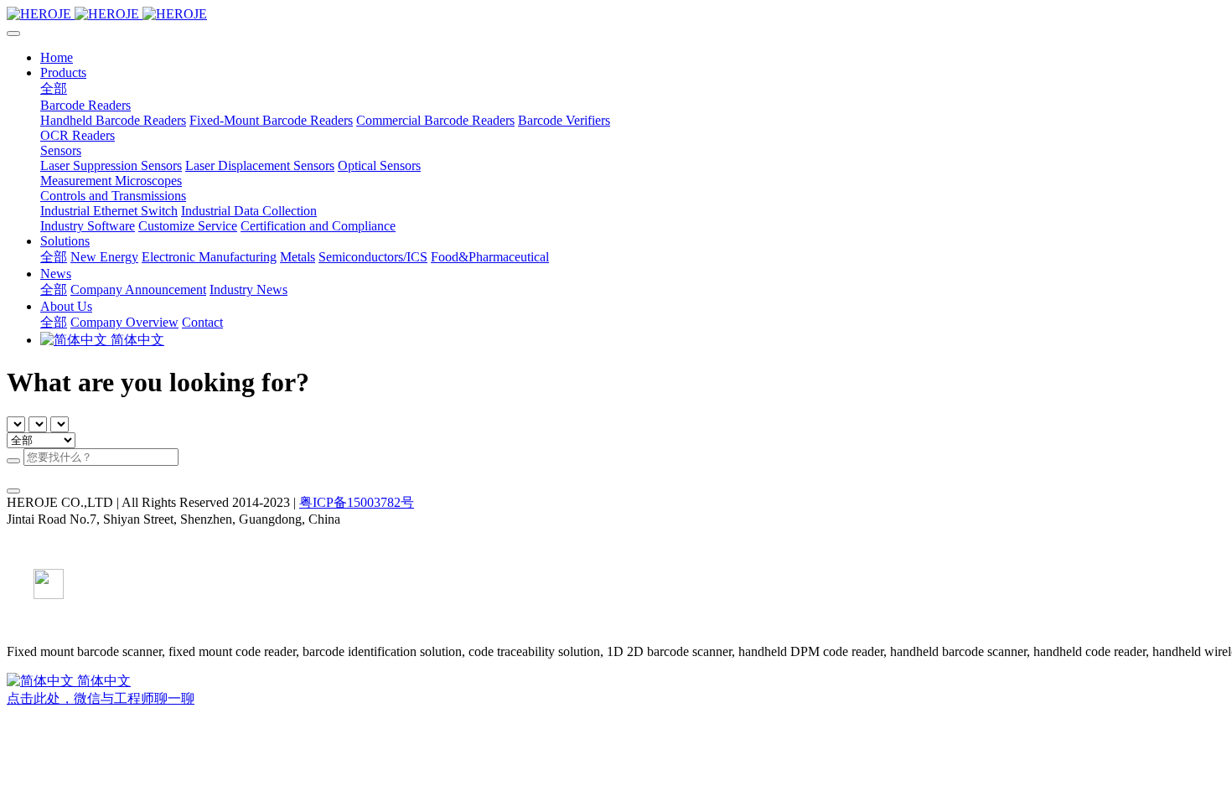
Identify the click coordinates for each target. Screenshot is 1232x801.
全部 (53, 88)
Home (56, 57)
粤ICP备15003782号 (356, 502)
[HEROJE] (616, 14)
